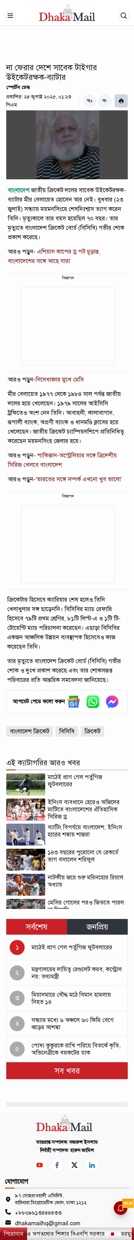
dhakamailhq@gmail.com (47, 1223)
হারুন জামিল (82, 1150)
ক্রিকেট (92, 731)
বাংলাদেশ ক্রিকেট (29, 731)
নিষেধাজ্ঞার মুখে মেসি (60, 379)
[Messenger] (112, 701)
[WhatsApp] (93, 702)
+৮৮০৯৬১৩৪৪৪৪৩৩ (38, 1212)
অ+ (90, 100)
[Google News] (73, 701)
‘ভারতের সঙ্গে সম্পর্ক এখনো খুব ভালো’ (79, 479)
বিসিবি (66, 731)
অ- (105, 100)
